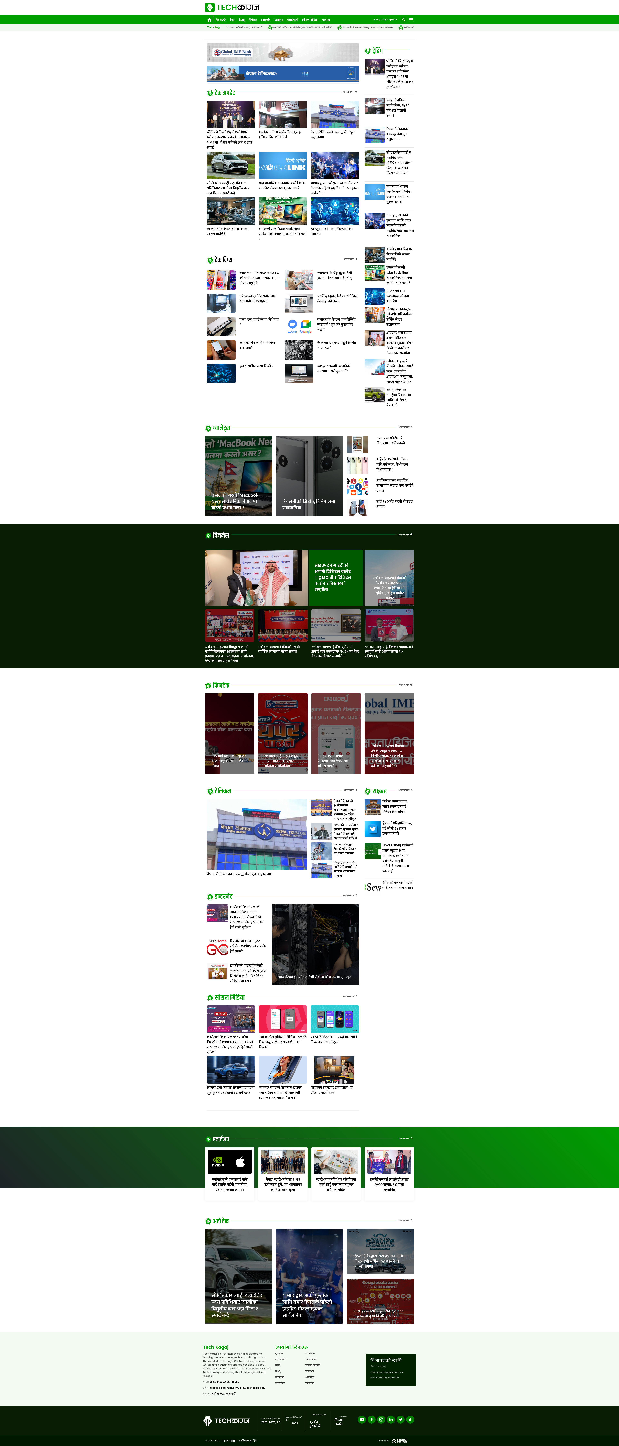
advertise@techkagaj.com (389, 1372)
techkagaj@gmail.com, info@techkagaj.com (237, 1387)
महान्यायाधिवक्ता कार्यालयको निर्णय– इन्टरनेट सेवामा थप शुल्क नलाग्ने (351, 27)
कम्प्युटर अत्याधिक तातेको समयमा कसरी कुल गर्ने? (334, 368)
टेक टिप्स (223, 260)
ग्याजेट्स (278, 20)
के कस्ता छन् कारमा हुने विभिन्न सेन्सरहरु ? (336, 345)
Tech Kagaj (229, 1440)
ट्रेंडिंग (377, 51)
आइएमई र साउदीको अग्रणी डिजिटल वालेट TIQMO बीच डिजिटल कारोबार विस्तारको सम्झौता (333, 577)
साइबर (379, 791)
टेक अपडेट (221, 20)
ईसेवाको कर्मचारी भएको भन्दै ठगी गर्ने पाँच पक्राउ (397, 885)
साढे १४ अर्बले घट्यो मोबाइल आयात (394, 504)
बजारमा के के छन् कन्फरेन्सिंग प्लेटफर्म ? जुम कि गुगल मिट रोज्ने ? (336, 325)
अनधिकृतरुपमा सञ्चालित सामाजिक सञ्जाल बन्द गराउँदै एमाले (394, 485)
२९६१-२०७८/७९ (270, 1422)
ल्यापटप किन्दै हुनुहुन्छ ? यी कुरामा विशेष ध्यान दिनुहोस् (334, 275)
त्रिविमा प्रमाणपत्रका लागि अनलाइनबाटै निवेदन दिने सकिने (394, 806)
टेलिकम (253, 20)
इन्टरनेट (265, 20)
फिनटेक (221, 686)
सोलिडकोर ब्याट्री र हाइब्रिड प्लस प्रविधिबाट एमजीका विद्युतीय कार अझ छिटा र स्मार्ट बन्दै (256, 27)
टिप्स (232, 20)
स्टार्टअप (325, 20)
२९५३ (294, 1423)
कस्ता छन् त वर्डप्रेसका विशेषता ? (259, 322)
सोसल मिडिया (309, 20)
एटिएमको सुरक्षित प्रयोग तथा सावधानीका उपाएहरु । (257, 298)
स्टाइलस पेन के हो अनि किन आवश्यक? (257, 345)
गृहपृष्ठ (279, 1353)
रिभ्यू (242, 20)
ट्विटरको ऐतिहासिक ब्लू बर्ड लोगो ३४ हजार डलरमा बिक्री (397, 828)
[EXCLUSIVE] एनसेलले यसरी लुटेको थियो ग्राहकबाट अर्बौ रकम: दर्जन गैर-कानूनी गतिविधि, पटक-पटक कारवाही (397, 858)
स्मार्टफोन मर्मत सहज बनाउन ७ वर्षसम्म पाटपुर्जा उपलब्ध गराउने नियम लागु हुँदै (259, 278)
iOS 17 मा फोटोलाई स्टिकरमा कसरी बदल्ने (390, 441)
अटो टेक (221, 1221)
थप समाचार (349, 92)
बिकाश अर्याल (339, 1422)
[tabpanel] (389, 235)
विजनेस (221, 536)
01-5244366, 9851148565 (224, 1382)
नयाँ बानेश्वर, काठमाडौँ (223, 1393)
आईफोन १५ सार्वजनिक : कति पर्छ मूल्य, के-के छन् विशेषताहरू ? (392, 464)
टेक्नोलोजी (292, 20)
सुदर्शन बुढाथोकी (315, 1424)
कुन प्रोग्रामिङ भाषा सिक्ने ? (256, 366)
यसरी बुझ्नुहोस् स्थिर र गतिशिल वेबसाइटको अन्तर (337, 298)
